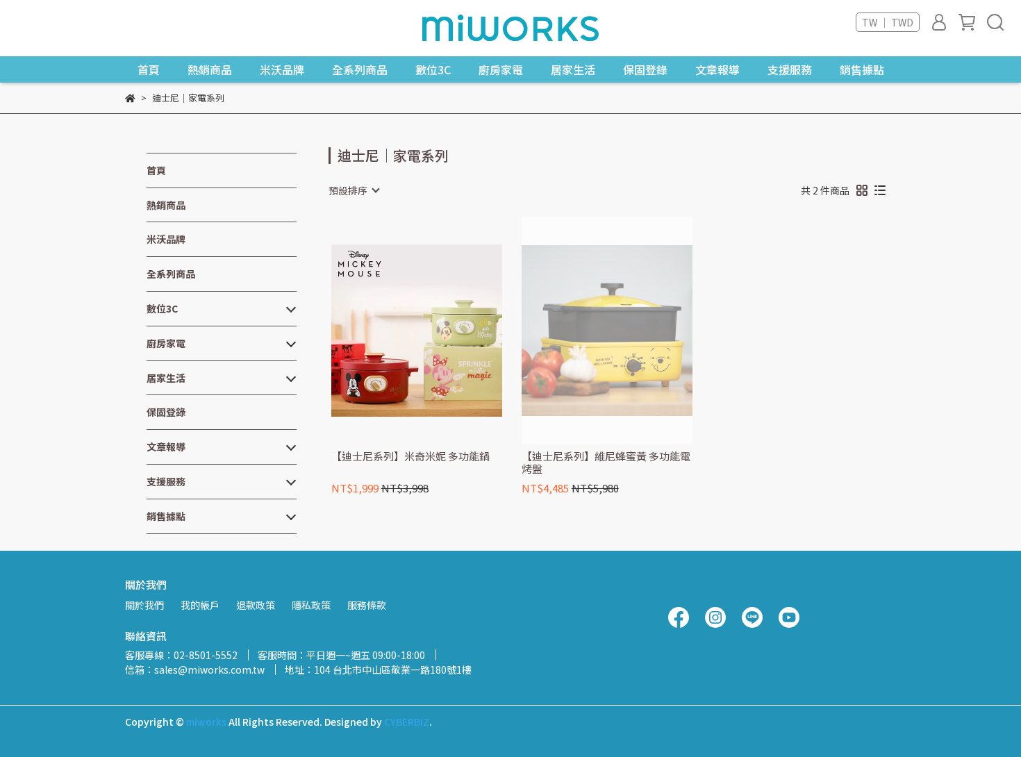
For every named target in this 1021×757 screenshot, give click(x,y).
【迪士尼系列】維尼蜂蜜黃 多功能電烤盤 (606, 462)
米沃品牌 (282, 69)
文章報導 (717, 69)
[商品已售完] (626, 331)
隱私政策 (311, 605)
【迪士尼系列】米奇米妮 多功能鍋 (410, 456)
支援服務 (789, 69)
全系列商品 (360, 69)
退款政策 (255, 605)
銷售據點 (862, 69)
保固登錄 (645, 69)
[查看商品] (397, 330)
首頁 (149, 69)
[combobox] (354, 190)
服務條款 (366, 605)
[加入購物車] (436, 330)
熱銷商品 (210, 69)
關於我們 (144, 605)
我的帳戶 (200, 605)
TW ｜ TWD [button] (887, 22)
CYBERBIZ (406, 722)
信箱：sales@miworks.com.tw (195, 669)
